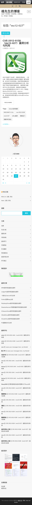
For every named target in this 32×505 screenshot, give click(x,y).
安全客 (3, 486)
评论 (11, 196)
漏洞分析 (12, 48)
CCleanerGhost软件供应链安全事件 (11, 311)
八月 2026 (16, 154)
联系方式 (17, 2)
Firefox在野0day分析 (7, 299)
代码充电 (3, 237)
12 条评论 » (6, 124)
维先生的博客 (10, 11)
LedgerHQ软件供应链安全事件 (9, 291)
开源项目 (3, 245)
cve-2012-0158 (20, 112)
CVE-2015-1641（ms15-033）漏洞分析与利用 (15, 336)
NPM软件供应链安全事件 (8, 288)
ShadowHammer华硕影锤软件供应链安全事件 (14, 307)
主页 (2, 2)
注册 (28, 2)
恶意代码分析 (5, 257)
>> (29, 183)
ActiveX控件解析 (13, 109)
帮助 (24, 500)
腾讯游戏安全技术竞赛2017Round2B (20, 384)
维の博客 (9, 2)
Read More (8, 102)
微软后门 (22, 116)
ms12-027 (7, 116)
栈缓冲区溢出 (7, 119)
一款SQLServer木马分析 (8, 295)
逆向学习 (3, 241)
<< (3, 183)
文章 (8, 196)
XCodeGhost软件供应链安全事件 (10, 319)
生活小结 (3, 229)
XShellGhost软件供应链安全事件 (10, 315)
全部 (2, 225)
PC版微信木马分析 (6, 322)
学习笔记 (3, 260)
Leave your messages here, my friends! (17, 347)
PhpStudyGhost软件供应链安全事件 (11, 303)
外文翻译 (3, 249)
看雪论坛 (3, 488)
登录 (23, 2)
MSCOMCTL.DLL (9, 112)
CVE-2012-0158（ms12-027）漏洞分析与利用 (16, 43)
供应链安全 (4, 253)
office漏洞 (15, 116)
